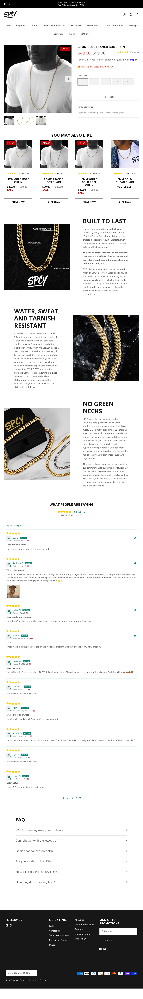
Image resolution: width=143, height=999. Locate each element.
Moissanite (93, 25)
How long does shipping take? (35, 882)
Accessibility (81, 938)
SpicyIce (15, 980)
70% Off (85, 33)
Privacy (52, 944)
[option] (38, 79)
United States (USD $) (19, 973)
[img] (13, 533)
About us (79, 919)
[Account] (124, 14)
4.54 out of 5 (78, 511)
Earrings (133, 25)
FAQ (51, 926)
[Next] (68, 79)
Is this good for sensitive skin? (35, 851)
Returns (79, 929)
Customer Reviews (84, 924)
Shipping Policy (82, 934)
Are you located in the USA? (34, 861)
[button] (76, 798)
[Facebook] (5, 4)
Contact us (54, 930)
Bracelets (76, 25)
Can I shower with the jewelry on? (37, 841)
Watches (58, 33)
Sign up (107, 940)
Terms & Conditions (59, 935)
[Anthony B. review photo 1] (13, 591)
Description (85, 107)
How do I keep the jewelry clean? (37, 872)
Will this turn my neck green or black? (40, 830)
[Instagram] (9, 4)
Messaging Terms (58, 940)
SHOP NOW (18, 202)
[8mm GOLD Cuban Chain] (125, 154)
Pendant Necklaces (54, 25)
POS (22, 980)
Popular (20, 25)
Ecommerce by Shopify (37, 980)
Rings (72, 33)
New (8, 25)
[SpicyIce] (10, 15)
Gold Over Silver (114, 25)
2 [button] (68, 797)
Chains (34, 25)
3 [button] (72, 797)
